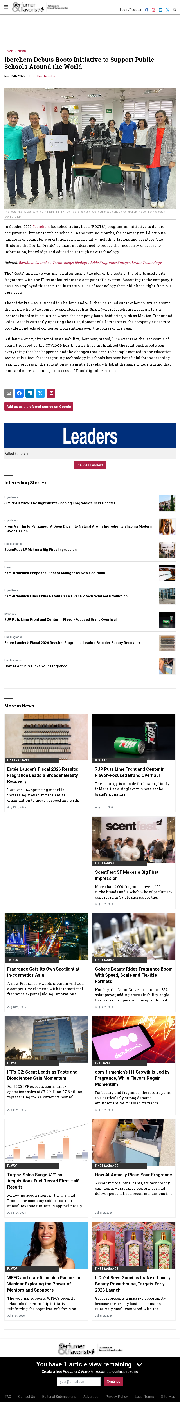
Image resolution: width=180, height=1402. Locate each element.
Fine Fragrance (13, 543)
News (22, 51)
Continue (113, 1381)
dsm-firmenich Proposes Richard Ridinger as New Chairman (54, 573)
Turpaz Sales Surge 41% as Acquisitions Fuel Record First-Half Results (43, 1181)
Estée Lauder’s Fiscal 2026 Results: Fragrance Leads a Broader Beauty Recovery (72, 643)
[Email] (8, 393)
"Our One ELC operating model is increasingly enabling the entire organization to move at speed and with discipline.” (42, 795)
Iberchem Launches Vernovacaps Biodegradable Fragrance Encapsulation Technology (90, 262)
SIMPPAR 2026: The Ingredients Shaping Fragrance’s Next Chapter (59, 503)
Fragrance (103, 1063)
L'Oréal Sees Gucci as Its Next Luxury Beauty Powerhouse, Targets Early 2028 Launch (133, 1284)
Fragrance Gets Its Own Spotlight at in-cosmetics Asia (43, 972)
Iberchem (41, 226)
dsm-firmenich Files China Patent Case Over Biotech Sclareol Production (66, 596)
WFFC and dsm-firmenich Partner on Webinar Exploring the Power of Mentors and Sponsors (44, 1284)
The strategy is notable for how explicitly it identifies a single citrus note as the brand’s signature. (132, 788)
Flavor (8, 567)
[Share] (19, 393)
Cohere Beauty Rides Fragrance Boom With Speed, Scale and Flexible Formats (134, 975)
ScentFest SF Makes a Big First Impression (40, 550)
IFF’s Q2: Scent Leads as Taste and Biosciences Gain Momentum (42, 1075)
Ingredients (11, 497)
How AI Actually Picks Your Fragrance (36, 666)
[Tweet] (40, 393)
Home (8, 51)
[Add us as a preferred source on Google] (51, 393)
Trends (12, 960)
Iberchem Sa (46, 76)
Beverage (10, 613)
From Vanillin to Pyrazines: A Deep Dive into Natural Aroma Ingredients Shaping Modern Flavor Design (78, 528)
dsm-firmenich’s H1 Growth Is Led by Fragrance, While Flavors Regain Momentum (132, 1078)
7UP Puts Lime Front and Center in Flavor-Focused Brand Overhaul (60, 619)
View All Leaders (90, 465)
